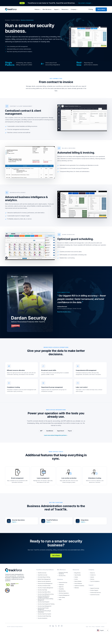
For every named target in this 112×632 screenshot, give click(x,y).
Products (7, 20)
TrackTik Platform (15, 20)
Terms (90, 626)
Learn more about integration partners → (56, 435)
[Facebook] (59, 626)
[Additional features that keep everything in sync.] (56, 468)
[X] (56, 626)
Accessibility (98, 626)
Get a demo (101, 9)
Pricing (91, 9)
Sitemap (102, 626)
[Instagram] (61, 626)
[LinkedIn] (53, 626)
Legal (87, 626)
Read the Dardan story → (64, 312)
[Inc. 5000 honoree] (12, 584)
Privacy (93, 626)
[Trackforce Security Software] (13, 570)
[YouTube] (50, 626)
